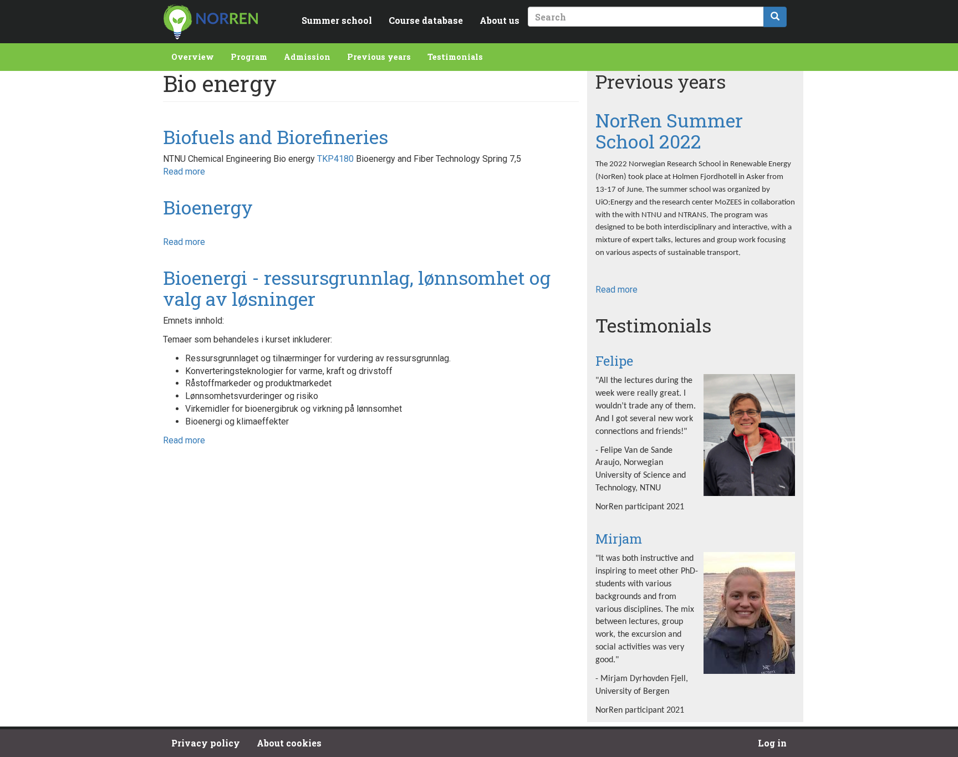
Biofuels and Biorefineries (275, 136)
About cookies (289, 743)
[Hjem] (210, 21)
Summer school (337, 20)
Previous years (379, 57)
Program (249, 57)
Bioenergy (208, 207)
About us (499, 20)
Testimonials (455, 57)
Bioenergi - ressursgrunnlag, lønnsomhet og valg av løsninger (357, 287)
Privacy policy (205, 743)
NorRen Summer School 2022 (669, 130)
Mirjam (618, 539)
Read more (184, 171)
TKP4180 (335, 159)
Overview (192, 57)
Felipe (614, 361)
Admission (307, 57)
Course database (426, 20)
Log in (772, 743)
